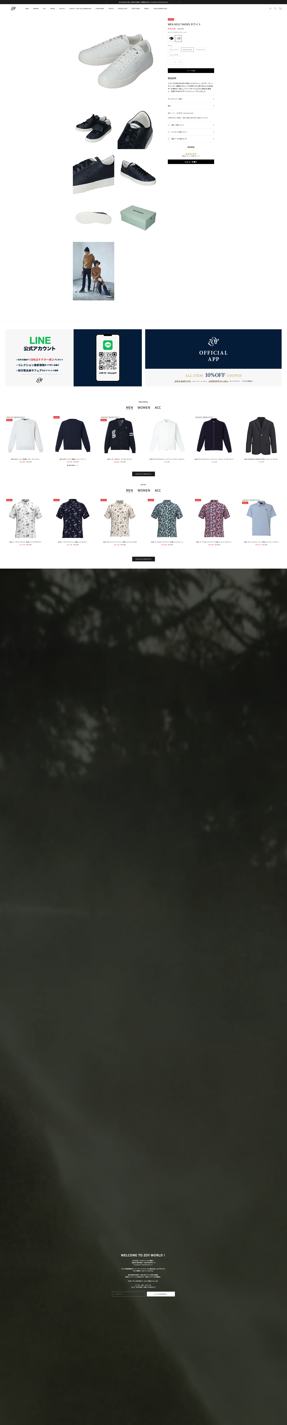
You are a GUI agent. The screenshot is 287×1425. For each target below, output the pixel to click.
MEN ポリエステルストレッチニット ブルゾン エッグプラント (214, 459)
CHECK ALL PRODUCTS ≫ (143, 474)
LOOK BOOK (100, 8)
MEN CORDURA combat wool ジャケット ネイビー (261, 459)
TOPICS (111, 8)
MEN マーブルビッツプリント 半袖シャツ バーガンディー (214, 542)
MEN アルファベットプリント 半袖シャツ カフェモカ (120, 542)
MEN (27, 8)
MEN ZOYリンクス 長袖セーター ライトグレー (25, 459)
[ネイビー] (171, 38)
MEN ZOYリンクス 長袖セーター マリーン (73, 459)
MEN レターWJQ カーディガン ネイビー (120, 459)
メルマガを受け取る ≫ (161, 1294)
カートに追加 (191, 71)
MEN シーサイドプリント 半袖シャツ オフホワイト (26, 542)
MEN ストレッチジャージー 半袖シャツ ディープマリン (261, 542)
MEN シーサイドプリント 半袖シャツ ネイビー (73, 542)
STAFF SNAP (136, 8)
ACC (44, 8)
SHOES (52, 8)
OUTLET (62, 8)
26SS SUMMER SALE (160, 8)
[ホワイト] (178, 38)
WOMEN (35, 8)
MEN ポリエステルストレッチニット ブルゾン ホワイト (167, 459)
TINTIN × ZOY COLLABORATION (80, 8)
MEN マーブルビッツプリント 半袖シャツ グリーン (167, 542)
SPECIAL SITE (122, 8)
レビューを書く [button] (191, 161)
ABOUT (146, 8)
